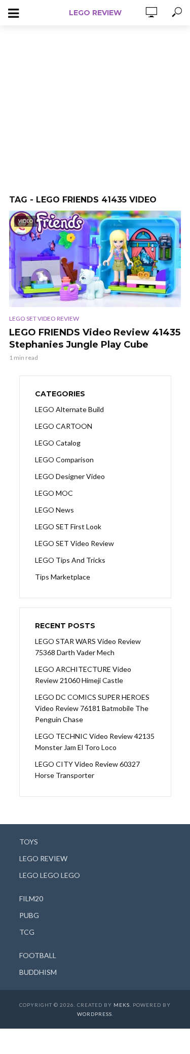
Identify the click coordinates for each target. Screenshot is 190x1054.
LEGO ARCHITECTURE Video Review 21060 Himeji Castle (83, 675)
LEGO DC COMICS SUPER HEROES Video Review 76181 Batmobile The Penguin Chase (92, 708)
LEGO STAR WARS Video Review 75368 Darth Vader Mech (88, 647)
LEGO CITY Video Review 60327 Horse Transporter (87, 769)
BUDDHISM (38, 972)
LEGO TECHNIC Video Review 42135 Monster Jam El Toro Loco (95, 742)
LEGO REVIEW (95, 12)
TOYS (28, 841)
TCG (26, 932)
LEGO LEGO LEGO (49, 875)
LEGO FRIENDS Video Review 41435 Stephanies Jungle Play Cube (94, 338)
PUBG (29, 915)
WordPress (94, 1014)
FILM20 (31, 898)
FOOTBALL (37, 955)
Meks (121, 1005)
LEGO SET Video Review (44, 318)
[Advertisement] (95, 104)
